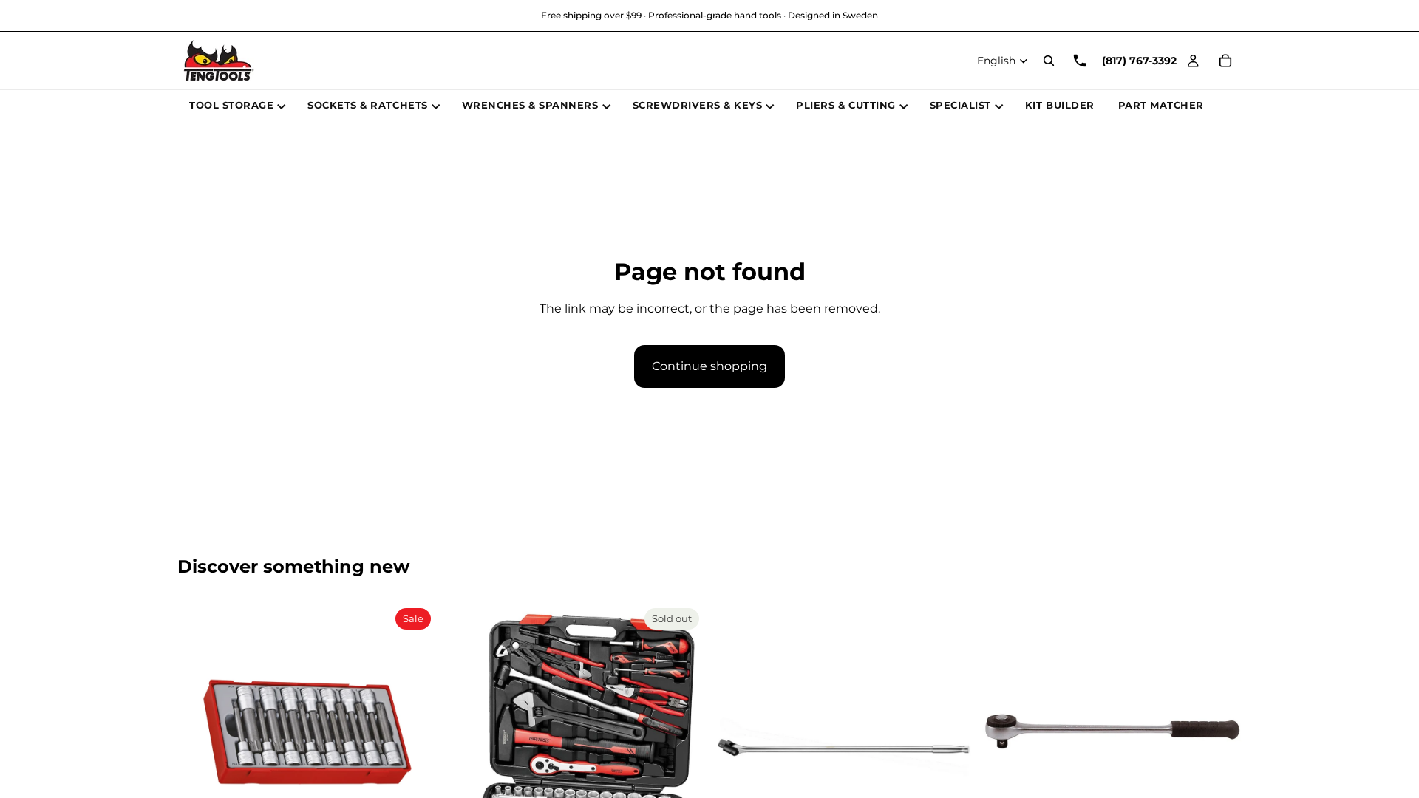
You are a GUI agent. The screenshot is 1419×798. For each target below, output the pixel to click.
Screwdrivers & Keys (698, 105)
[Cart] (1225, 60)
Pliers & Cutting (845, 105)
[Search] (1048, 60)
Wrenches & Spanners (530, 105)
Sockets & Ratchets (367, 105)
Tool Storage (231, 105)
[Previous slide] (199, 732)
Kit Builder (1060, 105)
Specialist (960, 105)
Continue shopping (709, 366)
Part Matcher (1161, 105)
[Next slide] (414, 732)
